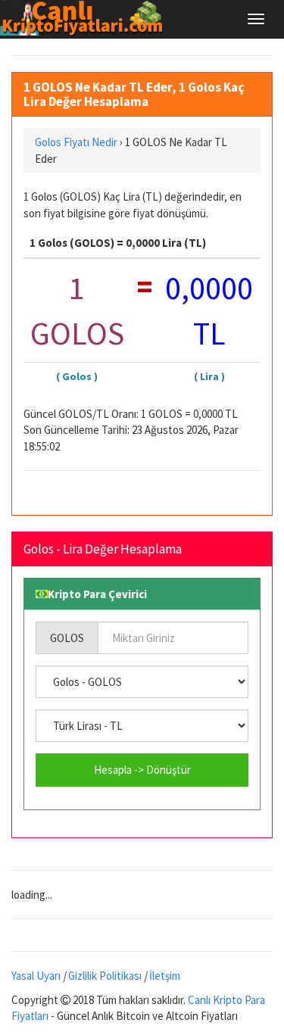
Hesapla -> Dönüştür (142, 769)
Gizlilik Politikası (105, 975)
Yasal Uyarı (36, 975)
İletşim (164, 975)
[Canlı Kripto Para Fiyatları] (86, 18)
